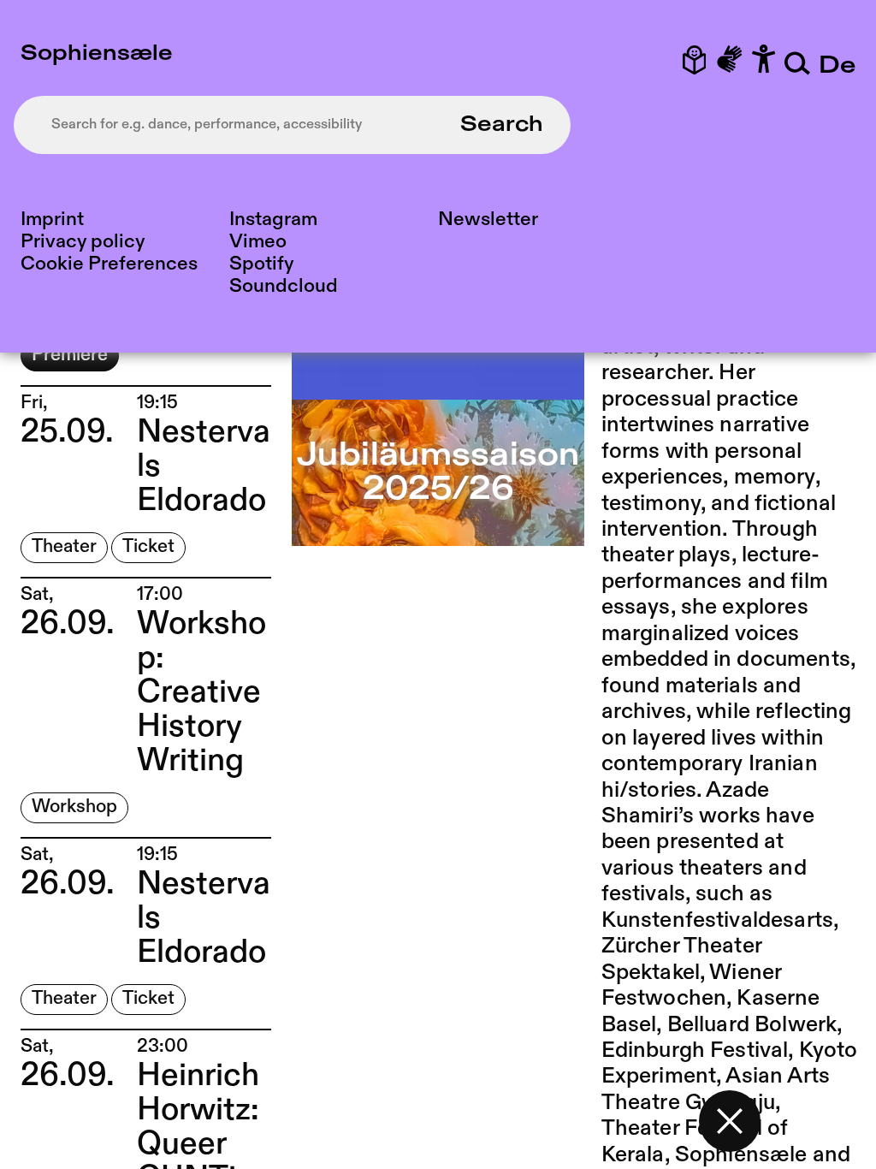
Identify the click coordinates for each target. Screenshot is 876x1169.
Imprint (52, 219)
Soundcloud (283, 286)
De (837, 66)
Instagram (273, 219)
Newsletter (488, 219)
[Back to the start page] (730, 1121)
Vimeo (258, 242)
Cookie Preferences (109, 264)
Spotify (261, 264)
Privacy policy (83, 242)
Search (501, 125)
